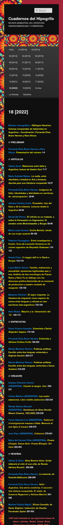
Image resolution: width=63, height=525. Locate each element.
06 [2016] (13, 62)
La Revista (13, 94)
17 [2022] (39, 81)
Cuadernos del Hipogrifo (31, 18)
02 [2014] (36, 49)
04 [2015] (26, 55)
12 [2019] (13, 75)
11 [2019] (39, 68)
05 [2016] (39, 55)
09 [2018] (13, 68)
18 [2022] (13, 88)
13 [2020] (26, 75)
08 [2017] (39, 62)
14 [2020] (39, 75)
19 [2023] (26, 88)
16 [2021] (26, 81)
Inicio (11, 49)
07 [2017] (26, 62)
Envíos (38, 88)
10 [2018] (26, 68)
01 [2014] (23, 49)
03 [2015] (13, 55)
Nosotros (27, 94)
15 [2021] (13, 81)
